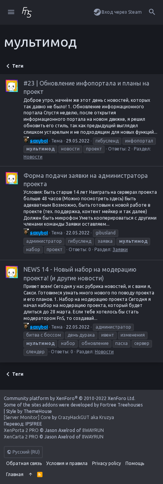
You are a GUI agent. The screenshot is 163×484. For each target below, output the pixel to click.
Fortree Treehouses (121, 404)
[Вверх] (30, 474)
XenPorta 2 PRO (21, 430)
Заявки (120, 249)
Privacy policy (106, 463)
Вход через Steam (122, 11)
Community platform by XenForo (69, 398)
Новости (33, 156)
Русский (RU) (25, 451)
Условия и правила (67, 463)
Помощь (134, 463)
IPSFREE (33, 423)
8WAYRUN (93, 430)
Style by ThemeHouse (29, 411)
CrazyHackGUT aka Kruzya (86, 417)
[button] (11, 12)
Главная (15, 474)
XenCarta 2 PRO (21, 436)
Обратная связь (24, 463)
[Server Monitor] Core (27, 417)
